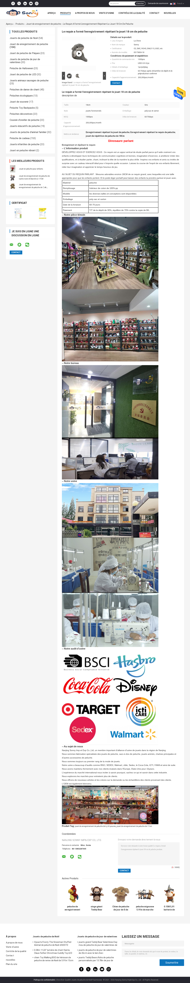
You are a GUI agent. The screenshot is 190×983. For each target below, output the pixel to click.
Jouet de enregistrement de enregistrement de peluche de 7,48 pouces (32, 187)
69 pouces (111, 826)
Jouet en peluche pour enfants (31, 169)
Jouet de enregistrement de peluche (43, 24)
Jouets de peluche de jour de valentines (97, 936)
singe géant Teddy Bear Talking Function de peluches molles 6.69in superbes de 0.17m (96, 908)
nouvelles (170, 13)
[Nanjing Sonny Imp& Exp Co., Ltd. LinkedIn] (25, 3)
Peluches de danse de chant (24, 89)
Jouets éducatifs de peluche (25, 126)
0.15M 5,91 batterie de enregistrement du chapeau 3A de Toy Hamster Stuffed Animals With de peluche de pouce (169, 908)
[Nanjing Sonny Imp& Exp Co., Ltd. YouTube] (31, 3)
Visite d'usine (106, 13)
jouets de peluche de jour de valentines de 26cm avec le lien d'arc (97, 951)
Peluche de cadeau (20, 138)
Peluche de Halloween (21, 68)
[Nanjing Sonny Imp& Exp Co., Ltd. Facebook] (13, 3)
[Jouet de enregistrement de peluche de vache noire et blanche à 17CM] (13, 177)
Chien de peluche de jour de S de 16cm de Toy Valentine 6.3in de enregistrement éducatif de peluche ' (121, 908)
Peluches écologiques (21, 95)
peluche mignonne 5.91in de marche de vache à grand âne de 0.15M (145, 908)
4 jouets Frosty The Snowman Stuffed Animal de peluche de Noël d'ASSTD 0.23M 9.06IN (52, 944)
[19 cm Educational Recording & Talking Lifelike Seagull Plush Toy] (79, 54)
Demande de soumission (158, 3)
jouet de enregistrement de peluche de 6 (91, 826)
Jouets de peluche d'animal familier (28, 132)
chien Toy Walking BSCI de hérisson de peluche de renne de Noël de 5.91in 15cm (53, 959)
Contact (154, 13)
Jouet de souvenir (19, 101)
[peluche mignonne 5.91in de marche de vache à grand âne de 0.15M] (144, 893)
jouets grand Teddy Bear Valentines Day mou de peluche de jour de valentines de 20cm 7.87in (98, 944)
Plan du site (11, 964)
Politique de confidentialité (44, 980)
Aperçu (52, 13)
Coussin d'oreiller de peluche (24, 120)
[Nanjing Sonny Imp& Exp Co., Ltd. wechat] (29, 245)
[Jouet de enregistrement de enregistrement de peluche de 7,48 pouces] (13, 186)
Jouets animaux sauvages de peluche (29, 80)
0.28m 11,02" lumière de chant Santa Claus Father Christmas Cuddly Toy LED (53, 951)
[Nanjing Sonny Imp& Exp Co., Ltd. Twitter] (19, 3)
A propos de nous (85, 13)
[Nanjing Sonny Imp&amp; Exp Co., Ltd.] (22, 13)
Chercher (140, 4)
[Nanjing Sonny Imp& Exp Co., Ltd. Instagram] (36, 3)
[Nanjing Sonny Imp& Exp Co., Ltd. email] (13, 245)
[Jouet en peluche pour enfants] (13, 168)
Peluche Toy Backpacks (22, 107)
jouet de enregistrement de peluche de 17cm (134, 826)
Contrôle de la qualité (131, 13)
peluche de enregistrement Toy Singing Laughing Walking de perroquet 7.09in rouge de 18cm (72, 908)
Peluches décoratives (21, 114)
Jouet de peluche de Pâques (25, 53)
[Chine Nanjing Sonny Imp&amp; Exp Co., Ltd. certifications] (18, 213)
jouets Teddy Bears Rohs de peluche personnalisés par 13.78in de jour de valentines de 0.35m (96, 959)
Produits (65, 13)
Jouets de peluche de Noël (24, 38)
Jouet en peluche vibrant (23, 150)
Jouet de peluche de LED (23, 74)
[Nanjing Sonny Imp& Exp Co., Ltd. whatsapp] (21, 245)
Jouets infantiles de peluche (24, 144)
